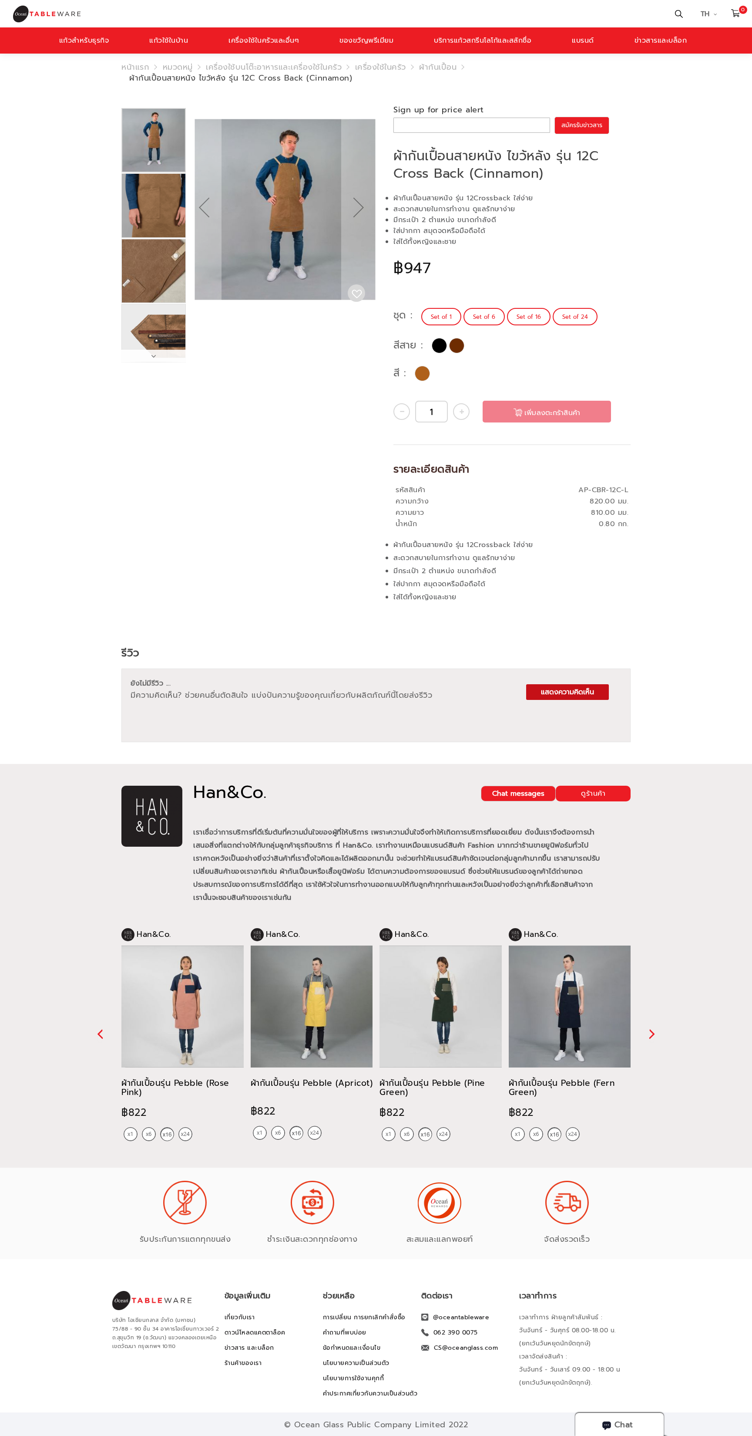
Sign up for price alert (438, 110)
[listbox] (510, 317)
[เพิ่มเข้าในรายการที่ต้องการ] (356, 293)
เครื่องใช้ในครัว (380, 67)
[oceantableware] (253, 14)
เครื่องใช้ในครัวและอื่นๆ (263, 40)
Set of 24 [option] (575, 317)
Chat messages (518, 793)
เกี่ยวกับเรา (240, 1317)
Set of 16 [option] (529, 317)
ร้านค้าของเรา (243, 1363)
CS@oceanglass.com (466, 1347)
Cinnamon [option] (422, 373)
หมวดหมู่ (178, 67)
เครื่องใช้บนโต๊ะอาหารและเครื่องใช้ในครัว (274, 67)
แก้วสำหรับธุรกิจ (84, 40)
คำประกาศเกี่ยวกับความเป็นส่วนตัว (370, 1393)
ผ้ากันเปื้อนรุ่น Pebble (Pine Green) (432, 1087)
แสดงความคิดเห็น (567, 692)
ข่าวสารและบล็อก (660, 40)
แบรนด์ (583, 40)
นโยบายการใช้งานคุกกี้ (353, 1378)
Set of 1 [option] (441, 317)
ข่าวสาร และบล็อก (249, 1347)
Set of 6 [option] (484, 317)
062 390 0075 (455, 1332)
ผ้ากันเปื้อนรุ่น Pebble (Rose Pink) (175, 1087)
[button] (204, 235)
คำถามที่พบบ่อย (344, 1332)
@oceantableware (461, 1317)
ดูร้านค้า (593, 793)
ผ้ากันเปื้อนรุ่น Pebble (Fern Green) (562, 1087)
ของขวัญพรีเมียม (366, 40)
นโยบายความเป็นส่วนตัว (356, 1363)
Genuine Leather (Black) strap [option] (439, 345)
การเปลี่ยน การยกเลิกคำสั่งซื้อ (364, 1317)
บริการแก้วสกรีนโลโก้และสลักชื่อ (482, 40)
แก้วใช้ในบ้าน (168, 40)
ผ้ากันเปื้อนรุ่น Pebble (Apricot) (312, 1083)
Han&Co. (230, 792)
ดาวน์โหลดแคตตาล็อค (255, 1332)
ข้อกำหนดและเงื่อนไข (352, 1347)
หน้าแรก (135, 67)
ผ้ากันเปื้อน (438, 67)
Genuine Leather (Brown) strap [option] (456, 345)
